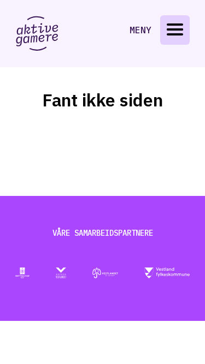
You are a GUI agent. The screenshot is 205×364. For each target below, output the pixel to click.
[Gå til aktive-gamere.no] (37, 33)
